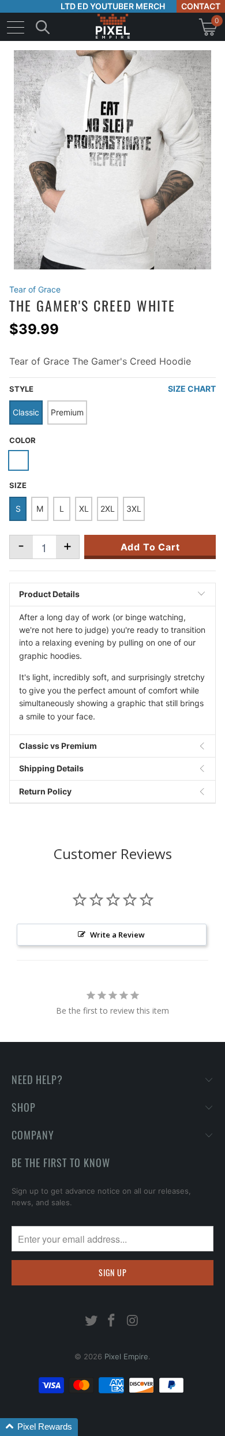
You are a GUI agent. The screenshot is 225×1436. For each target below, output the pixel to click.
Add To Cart (150, 547)
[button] (39, 1427)
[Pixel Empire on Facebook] (112, 1321)
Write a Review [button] (117, 934)
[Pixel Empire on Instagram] (132, 1321)
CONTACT (200, 6)
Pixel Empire (126, 1356)
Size (18, 485)
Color (22, 440)
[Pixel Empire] (112, 27)
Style (21, 388)
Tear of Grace (35, 289)
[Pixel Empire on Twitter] (91, 1321)
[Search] (42, 27)
